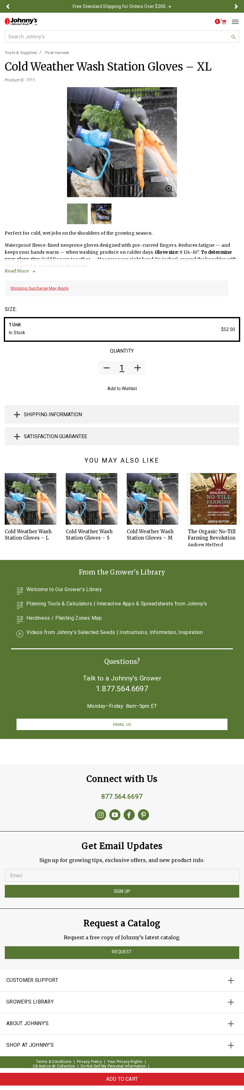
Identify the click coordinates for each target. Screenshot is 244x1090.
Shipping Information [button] (53, 414)
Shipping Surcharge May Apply (39, 288)
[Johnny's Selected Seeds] (21, 21)
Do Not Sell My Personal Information (113, 1066)
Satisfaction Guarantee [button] (55, 436)
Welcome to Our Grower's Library (64, 589)
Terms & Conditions (53, 1061)
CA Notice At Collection (54, 1066)
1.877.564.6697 (122, 688)
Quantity (122, 351)
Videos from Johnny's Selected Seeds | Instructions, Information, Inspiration (114, 632)
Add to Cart (122, 1079)
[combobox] (122, 36)
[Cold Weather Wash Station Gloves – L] (30, 499)
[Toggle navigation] (233, 21)
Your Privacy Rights (125, 1061)
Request (122, 951)
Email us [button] (122, 724)
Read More (17, 271)
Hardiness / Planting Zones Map (64, 618)
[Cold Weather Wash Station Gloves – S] (91, 499)
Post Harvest (57, 52)
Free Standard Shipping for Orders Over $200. (120, 6)
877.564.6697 (122, 796)
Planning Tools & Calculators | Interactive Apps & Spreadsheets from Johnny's (116, 604)
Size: (11, 309)
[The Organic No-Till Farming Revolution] (213, 499)
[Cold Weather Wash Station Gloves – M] (152, 499)
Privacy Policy (89, 1061)
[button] (8, 6)
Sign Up (122, 891)
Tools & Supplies (21, 52)
